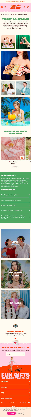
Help (2, 392)
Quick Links (4, 381)
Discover (15, 245)
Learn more (15, 410)
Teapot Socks (13, 161)
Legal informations (6, 398)
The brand (4, 387)
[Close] (29, 408)
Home (2, 14)
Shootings (13, 14)
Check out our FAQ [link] (8, 189)
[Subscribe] (23, 354)
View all (15, 167)
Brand (7, 14)
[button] (2, 7)
